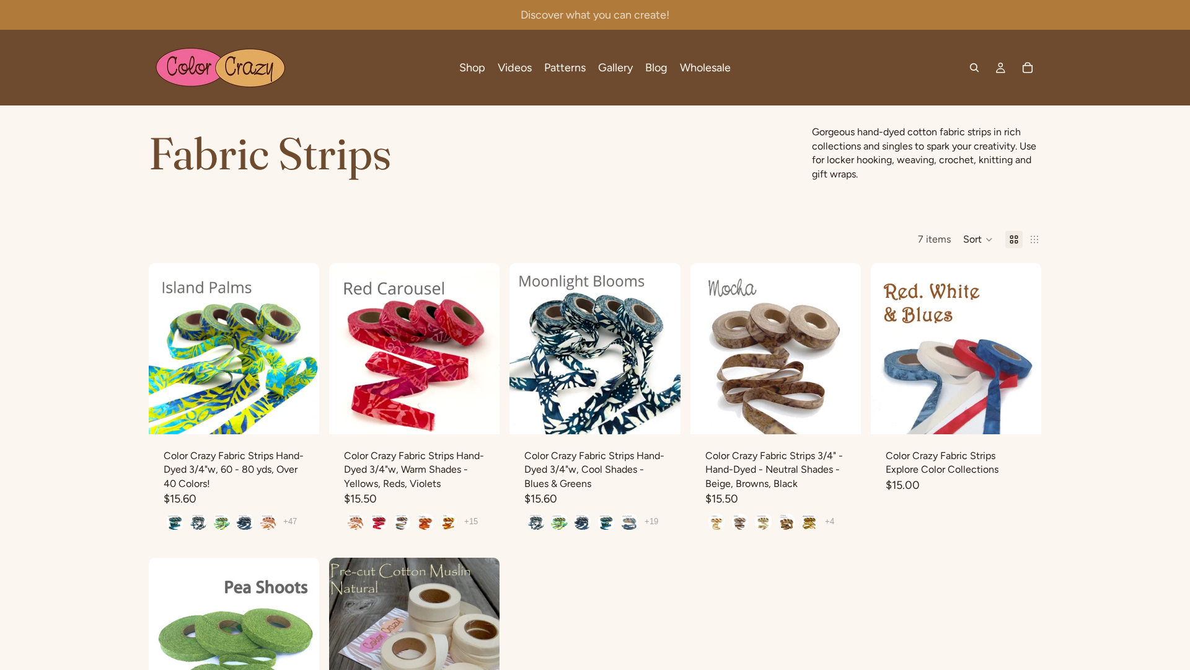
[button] (978, 239)
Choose (310, 415)
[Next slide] (300, 348)
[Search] (974, 67)
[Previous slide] (167, 348)
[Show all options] (290, 521)
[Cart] (1027, 67)
